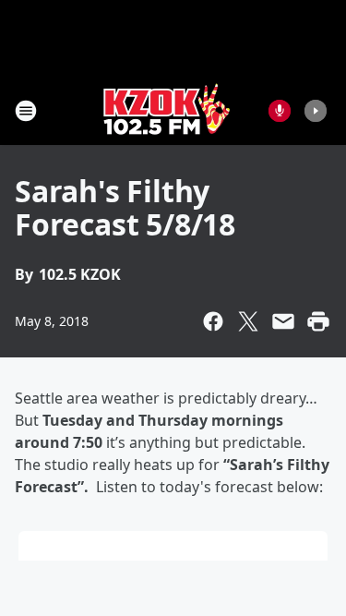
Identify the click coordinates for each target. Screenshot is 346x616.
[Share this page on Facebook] (213, 321)
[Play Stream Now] (315, 111)
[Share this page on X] (248, 321)
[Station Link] (167, 110)
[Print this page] (318, 321)
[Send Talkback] (279, 111)
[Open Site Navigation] (26, 111)
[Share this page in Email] (283, 321)
